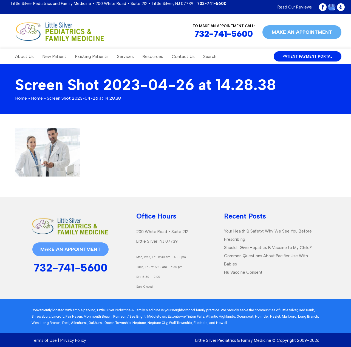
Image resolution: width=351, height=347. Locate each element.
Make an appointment (302, 32)
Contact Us (183, 56)
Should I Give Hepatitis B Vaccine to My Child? (268, 247)
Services (125, 56)
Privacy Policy (73, 340)
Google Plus (332, 7)
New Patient (54, 56)
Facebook (323, 7)
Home (21, 98)
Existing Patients (92, 56)
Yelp (341, 7)
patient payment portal (307, 56)
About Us (24, 56)
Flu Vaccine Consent (243, 272)
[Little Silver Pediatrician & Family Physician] (60, 31)
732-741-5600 (212, 3)
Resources (152, 56)
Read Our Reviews (295, 7)
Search (209, 56)
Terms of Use (44, 340)
